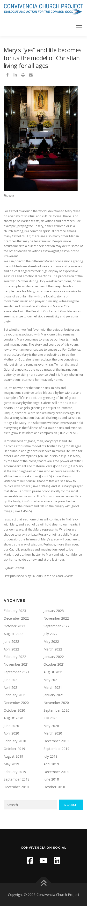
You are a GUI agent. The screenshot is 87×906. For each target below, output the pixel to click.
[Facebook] (30, 860)
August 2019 (13, 756)
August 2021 (53, 672)
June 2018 (51, 779)
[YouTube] (43, 860)
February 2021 (15, 695)
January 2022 (54, 656)
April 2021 (11, 687)
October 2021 (54, 664)
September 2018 (16, 779)
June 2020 (11, 725)
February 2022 (15, 656)
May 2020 (51, 725)
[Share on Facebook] (7, 76)
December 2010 (16, 787)
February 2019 (15, 771)
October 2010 (54, 787)
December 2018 (56, 771)
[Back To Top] (43, 883)
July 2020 (51, 718)
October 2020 (14, 710)
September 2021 (16, 672)
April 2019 (51, 764)
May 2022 (51, 641)
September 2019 (56, 748)
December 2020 (16, 702)
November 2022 (56, 618)
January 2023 (54, 610)
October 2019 (14, 748)
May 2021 (51, 679)
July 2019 (51, 756)
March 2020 (53, 733)
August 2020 (13, 718)
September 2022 (56, 626)
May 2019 (11, 764)
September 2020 (56, 710)
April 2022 (11, 649)
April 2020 (11, 733)
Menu (79, 27)
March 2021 (53, 687)
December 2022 (16, 618)
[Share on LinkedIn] (15, 76)
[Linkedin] (57, 860)
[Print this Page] (23, 76)
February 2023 (15, 610)
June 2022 (11, 641)
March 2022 (53, 649)
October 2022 (14, 626)
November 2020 (56, 702)
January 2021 (54, 695)
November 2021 (16, 664)
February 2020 (15, 741)
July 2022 (51, 633)
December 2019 (56, 741)
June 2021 (11, 679)
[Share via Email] (31, 76)
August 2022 (13, 633)
